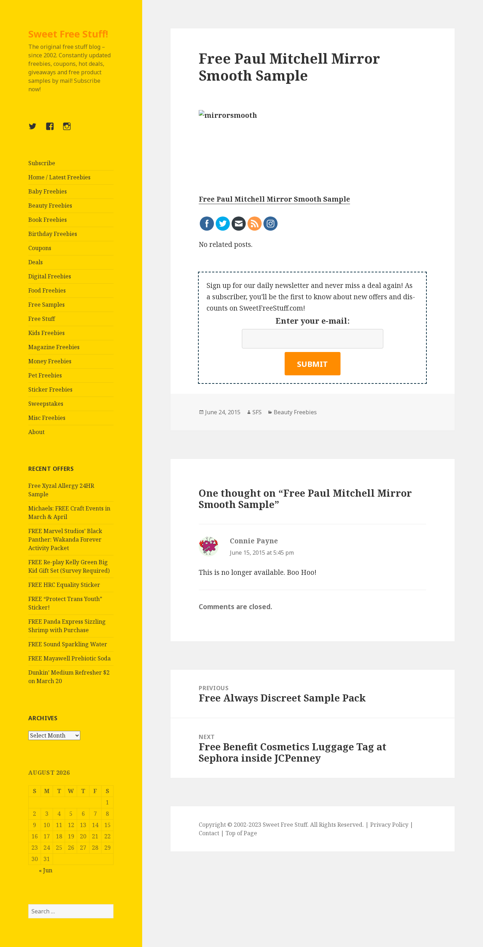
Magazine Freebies (54, 347)
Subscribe (41, 163)
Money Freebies (49, 361)
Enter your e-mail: (312, 320)
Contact (209, 833)
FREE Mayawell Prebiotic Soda (69, 658)
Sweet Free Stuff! (68, 33)
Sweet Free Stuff (285, 824)
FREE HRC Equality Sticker (64, 585)
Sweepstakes (45, 404)
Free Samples (46, 304)
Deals (35, 262)
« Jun (45, 870)
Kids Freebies (46, 333)
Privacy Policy (389, 824)
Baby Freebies (47, 191)
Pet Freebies (45, 375)
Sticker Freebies (50, 389)
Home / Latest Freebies (59, 177)
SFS (257, 412)
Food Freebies (47, 290)
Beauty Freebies (50, 205)
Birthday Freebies (52, 234)
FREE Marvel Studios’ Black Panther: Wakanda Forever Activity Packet (65, 539)
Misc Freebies (46, 418)
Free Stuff (41, 319)
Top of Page (241, 833)
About (36, 432)
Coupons (39, 248)
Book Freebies (47, 220)
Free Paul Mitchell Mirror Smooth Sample (274, 199)
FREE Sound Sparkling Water (67, 644)
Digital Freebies (49, 276)
